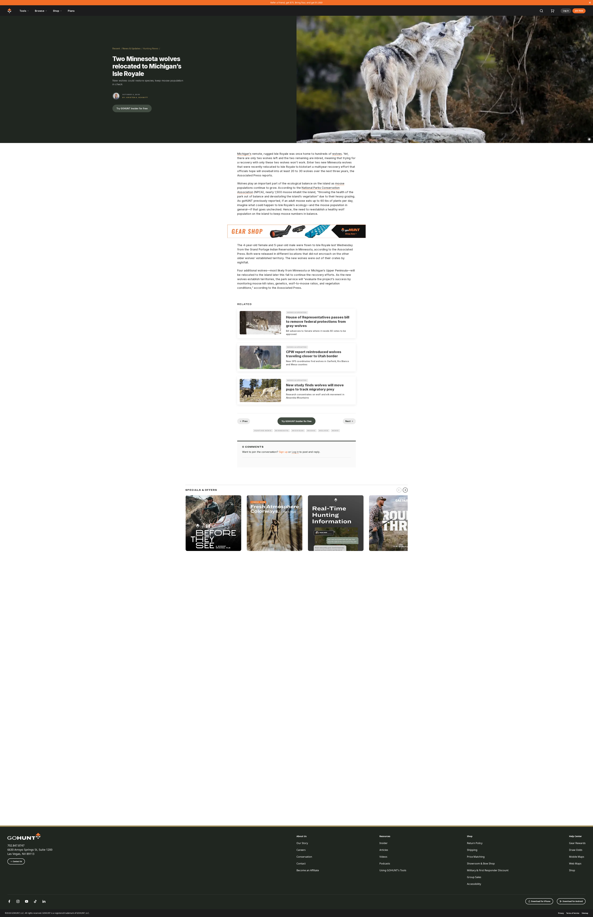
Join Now (579, 10)
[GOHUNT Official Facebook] (9, 901)
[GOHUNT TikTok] (35, 901)
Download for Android (573, 901)
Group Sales (474, 877)
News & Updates (131, 48)
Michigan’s (244, 153)
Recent (116, 48)
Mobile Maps (576, 856)
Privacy (561, 913)
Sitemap (585, 913)
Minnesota (281, 430)
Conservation (304, 856)
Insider (383, 843)
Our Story (302, 843)
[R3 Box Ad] (397, 523)
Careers (301, 850)
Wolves (323, 430)
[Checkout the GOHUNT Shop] (552, 11)
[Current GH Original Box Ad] (213, 523)
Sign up (283, 451)
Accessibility (474, 884)
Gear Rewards (577, 843)
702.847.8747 (15, 845)
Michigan (298, 430)
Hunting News (150, 48)
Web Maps (575, 863)
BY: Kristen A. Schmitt (135, 97)
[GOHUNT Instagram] (18, 901)
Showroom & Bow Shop (481, 863)
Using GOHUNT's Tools (392, 870)
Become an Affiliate (307, 870)
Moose (311, 430)
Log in (566, 10)
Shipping (472, 850)
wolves (337, 153)
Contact (301, 863)
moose (339, 183)
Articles (383, 850)
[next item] (405, 490)
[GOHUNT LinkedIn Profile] (44, 901)
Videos (383, 856)
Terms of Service (572, 913)
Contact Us (17, 861)
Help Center (575, 836)
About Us (301, 836)
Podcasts (384, 863)
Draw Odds (575, 850)
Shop (469, 836)
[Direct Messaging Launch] (336, 523)
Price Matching (476, 856)
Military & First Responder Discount (488, 870)
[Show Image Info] (589, 139)
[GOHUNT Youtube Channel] (26, 901)
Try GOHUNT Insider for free (132, 108)
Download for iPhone (540, 901)
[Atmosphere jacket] (274, 523)
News (335, 430)
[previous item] (399, 490)
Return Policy (474, 843)
